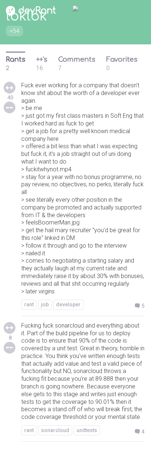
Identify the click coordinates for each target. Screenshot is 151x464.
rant (29, 304)
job (45, 304)
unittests (87, 430)
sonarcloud (55, 430)
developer (68, 304)
